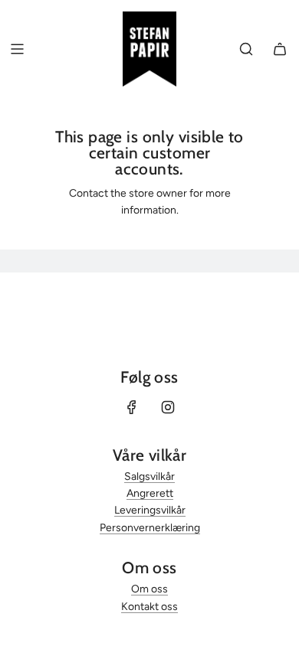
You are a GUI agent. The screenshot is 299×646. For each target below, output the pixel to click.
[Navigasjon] (17, 49)
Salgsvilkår (149, 476)
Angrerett (150, 493)
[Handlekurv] (280, 49)
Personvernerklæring (150, 527)
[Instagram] (168, 407)
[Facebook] (132, 407)
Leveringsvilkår (150, 510)
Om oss (149, 588)
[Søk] (246, 49)
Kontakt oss (149, 606)
